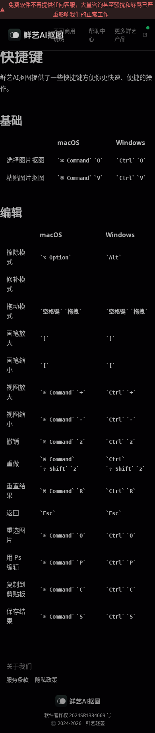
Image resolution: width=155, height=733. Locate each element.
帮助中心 (97, 35)
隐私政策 (46, 679)
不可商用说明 (64, 35)
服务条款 (17, 679)
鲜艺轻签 (95, 723)
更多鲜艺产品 (125, 35)
